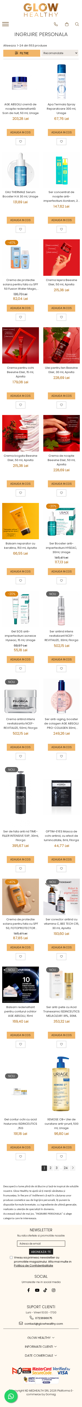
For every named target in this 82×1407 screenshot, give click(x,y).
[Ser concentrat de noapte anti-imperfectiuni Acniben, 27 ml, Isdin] (61, 170)
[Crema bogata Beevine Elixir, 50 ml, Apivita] (20, 433)
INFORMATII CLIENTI (39, 1346)
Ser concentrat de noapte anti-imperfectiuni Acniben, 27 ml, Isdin (61, 196)
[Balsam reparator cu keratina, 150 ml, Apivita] (20, 521)
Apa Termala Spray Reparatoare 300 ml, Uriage (61, 108)
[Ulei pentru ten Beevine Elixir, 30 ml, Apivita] (61, 345)
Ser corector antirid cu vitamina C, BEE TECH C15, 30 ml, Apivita (61, 923)
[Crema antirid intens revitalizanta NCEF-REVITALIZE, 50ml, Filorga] (20, 697)
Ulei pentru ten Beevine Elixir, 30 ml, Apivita (61, 370)
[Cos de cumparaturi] (67, 24)
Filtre (23, 53)
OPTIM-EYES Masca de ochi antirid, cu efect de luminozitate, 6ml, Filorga (61, 835)
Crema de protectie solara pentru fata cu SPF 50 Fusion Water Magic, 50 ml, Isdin (20, 284)
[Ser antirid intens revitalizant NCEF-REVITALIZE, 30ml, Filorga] (61, 609)
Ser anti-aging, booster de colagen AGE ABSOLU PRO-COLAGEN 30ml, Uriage (61, 723)
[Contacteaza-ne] (56, 24)
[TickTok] (45, 1290)
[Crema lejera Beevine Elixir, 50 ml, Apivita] (61, 257)
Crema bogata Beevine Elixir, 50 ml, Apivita (20, 458)
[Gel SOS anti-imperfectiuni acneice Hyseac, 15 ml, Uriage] (20, 609)
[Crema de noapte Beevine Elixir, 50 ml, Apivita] (61, 433)
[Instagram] (53, 1290)
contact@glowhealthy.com (43, 1324)
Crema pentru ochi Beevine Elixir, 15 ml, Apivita (20, 372)
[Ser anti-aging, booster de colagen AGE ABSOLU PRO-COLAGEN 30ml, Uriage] (61, 697)
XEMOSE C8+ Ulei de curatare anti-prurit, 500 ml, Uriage (62, 1123)
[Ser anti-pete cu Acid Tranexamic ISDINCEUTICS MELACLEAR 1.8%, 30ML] (61, 985)
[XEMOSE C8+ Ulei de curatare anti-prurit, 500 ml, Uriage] (61, 1084)
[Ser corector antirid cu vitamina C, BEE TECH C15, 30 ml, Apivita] (61, 897)
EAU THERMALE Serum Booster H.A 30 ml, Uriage (20, 194)
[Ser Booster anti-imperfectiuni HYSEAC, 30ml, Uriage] (61, 521)
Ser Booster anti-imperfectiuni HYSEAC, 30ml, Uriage (61, 547)
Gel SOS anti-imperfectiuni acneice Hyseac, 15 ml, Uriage (20, 635)
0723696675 (43, 1318)
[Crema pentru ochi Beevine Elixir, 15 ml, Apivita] (20, 345)
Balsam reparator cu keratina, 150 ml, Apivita (20, 545)
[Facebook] (28, 1290)
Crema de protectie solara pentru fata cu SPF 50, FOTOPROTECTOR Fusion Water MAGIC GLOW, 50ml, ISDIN (20, 923)
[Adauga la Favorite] (20, 141)
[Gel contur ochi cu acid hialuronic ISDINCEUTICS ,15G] (20, 1085)
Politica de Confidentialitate (33, 1265)
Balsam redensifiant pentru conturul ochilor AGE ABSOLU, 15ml (20, 1011)
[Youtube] (37, 1290)
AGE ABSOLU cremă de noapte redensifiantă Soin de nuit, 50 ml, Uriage (20, 108)
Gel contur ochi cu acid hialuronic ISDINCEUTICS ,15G (20, 1123)
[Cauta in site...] (77, 24)
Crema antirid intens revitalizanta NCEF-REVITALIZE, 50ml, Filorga (20, 723)
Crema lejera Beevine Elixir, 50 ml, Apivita (61, 282)
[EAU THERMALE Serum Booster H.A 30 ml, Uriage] (20, 170)
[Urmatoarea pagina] (72, 1168)
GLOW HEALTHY (39, 1337)
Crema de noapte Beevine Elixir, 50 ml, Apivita (61, 460)
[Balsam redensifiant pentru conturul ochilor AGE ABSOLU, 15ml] (20, 985)
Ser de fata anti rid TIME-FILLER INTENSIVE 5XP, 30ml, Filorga (20, 835)
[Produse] (6, 25)
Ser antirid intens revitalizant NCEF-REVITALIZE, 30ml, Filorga (61, 635)
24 (66, 1168)
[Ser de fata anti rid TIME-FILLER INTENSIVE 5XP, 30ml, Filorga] (20, 796)
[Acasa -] (41, 10)
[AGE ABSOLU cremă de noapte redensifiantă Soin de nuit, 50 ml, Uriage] (20, 82)
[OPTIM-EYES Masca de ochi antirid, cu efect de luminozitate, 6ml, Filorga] (61, 797)
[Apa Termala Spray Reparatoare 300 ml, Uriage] (61, 82)
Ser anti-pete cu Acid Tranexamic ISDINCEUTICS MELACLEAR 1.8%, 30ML (61, 1011)
